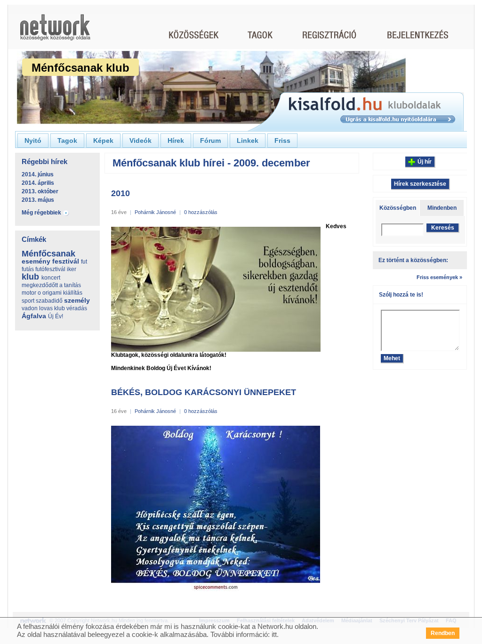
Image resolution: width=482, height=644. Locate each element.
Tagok (67, 140)
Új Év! (55, 316)
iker (71, 269)
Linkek (247, 140)
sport (28, 300)
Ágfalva (34, 316)
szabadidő (49, 300)
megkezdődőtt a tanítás (51, 285)
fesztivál (65, 261)
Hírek (176, 140)
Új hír (425, 161)
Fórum (210, 140)
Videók (140, 140)
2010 (120, 193)
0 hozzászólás (200, 212)
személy (77, 300)
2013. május (38, 200)
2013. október (40, 191)
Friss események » (439, 277)
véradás (76, 308)
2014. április (38, 183)
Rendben (443, 633)
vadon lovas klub (43, 308)
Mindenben (442, 208)
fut (84, 261)
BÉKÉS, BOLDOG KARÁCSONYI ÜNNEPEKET (203, 392)
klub (30, 276)
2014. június (38, 174)
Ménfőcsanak (48, 253)
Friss (282, 140)
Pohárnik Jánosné (155, 212)
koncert (50, 277)
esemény (36, 261)
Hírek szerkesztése (420, 184)
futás (28, 269)
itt (274, 634)
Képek (103, 140)
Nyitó (32, 140)
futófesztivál (50, 269)
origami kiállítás (62, 292)
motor (29, 292)
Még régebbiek (41, 212)
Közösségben (397, 208)
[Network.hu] (55, 32)
